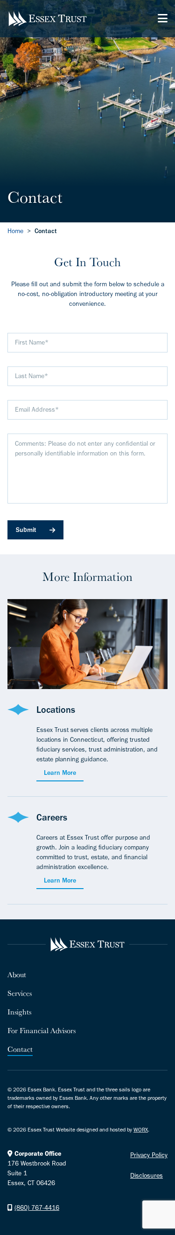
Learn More (60, 773)
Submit (26, 530)
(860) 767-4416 (36, 1208)
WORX (140, 1129)
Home (15, 231)
